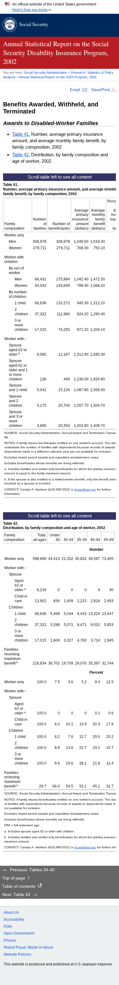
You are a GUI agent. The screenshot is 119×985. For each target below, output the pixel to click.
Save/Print (100, 89)
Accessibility (14, 919)
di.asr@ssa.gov (85, 489)
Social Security (33, 24)
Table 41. (21, 134)
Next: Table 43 (16, 895)
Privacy (10, 940)
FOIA (8, 926)
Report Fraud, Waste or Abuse (28, 947)
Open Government (19, 933)
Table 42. (21, 154)
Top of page (13, 878)
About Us (11, 912)
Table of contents (18, 886)
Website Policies (17, 954)
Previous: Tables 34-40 (32, 870)
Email (75, 89)
